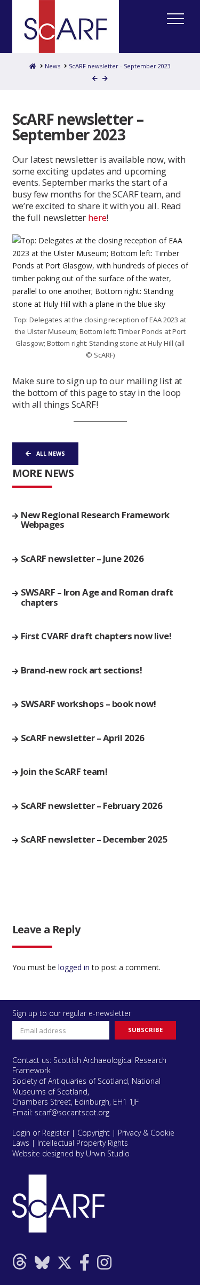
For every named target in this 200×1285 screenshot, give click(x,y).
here (97, 217)
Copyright (93, 1133)
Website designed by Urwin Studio (71, 1153)
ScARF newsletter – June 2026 (82, 559)
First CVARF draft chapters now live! (96, 636)
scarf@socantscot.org (72, 1112)
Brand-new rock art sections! (81, 670)
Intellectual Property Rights (82, 1143)
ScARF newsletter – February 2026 (92, 806)
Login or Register (40, 1133)
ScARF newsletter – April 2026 (83, 738)
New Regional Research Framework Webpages (95, 520)
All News (50, 453)
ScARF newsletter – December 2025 (94, 839)
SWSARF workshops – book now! (88, 704)
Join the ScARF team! (64, 771)
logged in (74, 967)
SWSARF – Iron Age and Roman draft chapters (97, 597)
